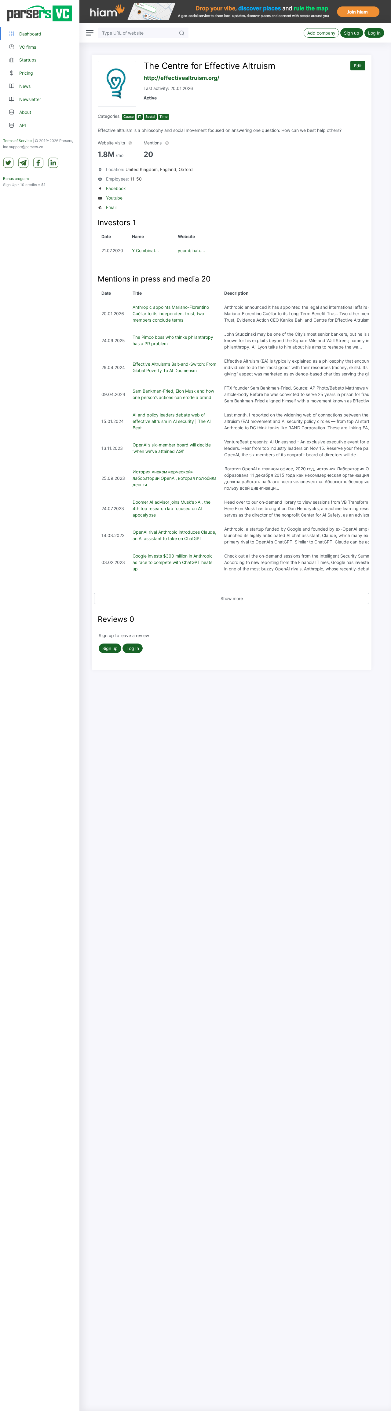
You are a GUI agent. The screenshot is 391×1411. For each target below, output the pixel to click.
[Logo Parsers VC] (39, 13)
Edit (358, 65)
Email (111, 207)
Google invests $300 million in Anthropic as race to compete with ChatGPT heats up (173, 562)
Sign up (351, 32)
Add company (321, 32)
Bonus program (16, 178)
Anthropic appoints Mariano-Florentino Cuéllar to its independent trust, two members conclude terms (171, 313)
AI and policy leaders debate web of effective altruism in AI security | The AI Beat (172, 421)
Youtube (114, 197)
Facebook (116, 188)
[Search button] (181, 33)
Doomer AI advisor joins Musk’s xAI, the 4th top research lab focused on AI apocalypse (171, 508)
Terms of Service (17, 140)
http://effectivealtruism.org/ (181, 78)
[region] (39, 705)
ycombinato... (191, 250)
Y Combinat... (145, 250)
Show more (232, 598)
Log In (374, 32)
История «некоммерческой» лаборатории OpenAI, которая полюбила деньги (175, 478)
